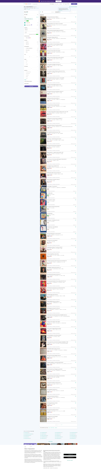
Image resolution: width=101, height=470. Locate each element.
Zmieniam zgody (70, 460)
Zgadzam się (70, 454)
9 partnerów (34, 460)
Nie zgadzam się (70, 457)
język (31, 446)
